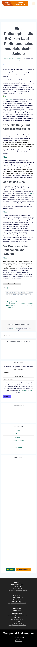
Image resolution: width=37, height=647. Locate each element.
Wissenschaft (18, 450)
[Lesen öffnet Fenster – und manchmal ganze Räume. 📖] (18, 482)
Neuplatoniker (14, 292)
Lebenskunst (18, 434)
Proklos (32, 193)
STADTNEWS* (18, 370)
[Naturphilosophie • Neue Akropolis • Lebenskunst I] (18, 557)
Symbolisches (18, 447)
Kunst (18, 430)
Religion (20, 294)
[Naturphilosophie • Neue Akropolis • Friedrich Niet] (18, 505)
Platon (23, 292)
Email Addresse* (18, 376)
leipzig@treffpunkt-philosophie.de (17, 625)
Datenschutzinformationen (25, 390)
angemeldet (14, 328)
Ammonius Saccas (8, 99)
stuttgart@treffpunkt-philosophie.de (17, 603)
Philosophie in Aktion (18, 440)
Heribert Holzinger (8, 58)
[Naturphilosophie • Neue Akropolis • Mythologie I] (18, 520)
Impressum (18, 639)
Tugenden (28, 294)
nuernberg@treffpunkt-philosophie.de (17, 615)
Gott (7, 292)
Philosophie (19, 58)
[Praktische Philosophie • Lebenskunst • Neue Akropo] (18, 509)
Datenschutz (18, 641)
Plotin (14, 294)
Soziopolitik (18, 444)
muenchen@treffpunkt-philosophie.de (17, 590)
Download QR (11, 284)
